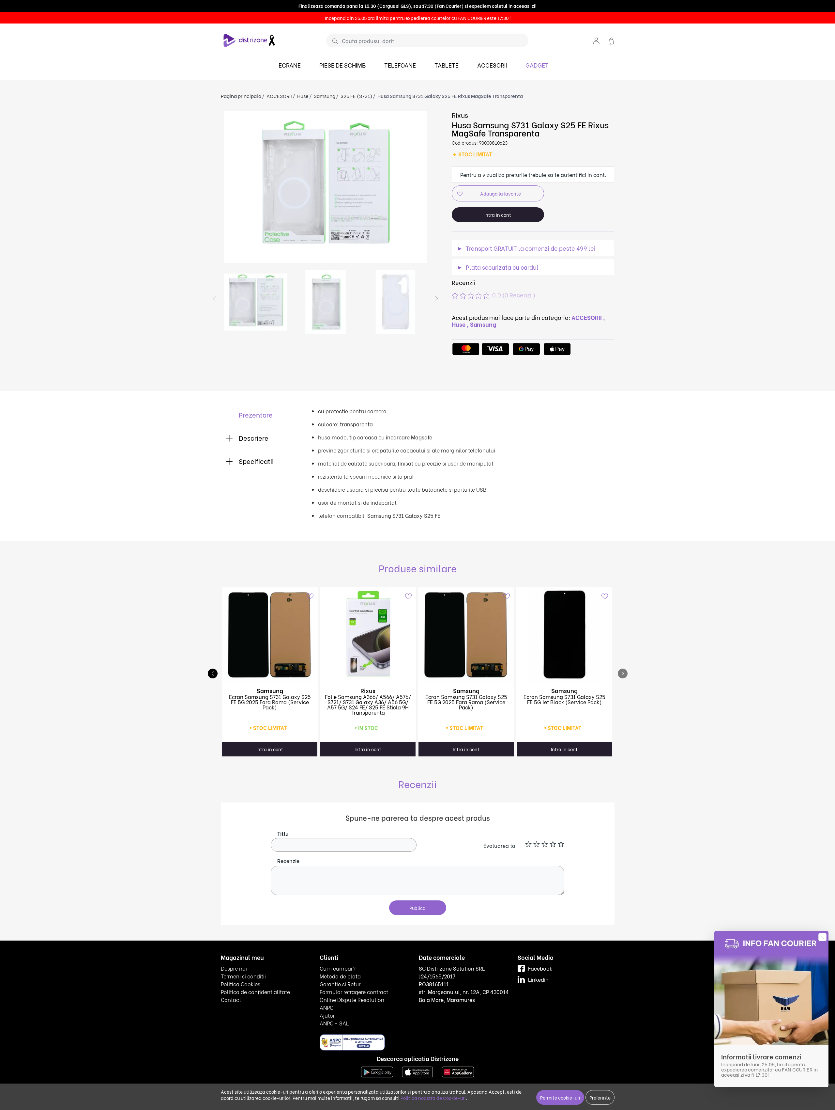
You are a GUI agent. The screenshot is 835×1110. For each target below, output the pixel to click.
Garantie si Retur (340, 984)
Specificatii (255, 461)
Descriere (252, 437)
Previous (214, 298)
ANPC (326, 1007)
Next (436, 298)
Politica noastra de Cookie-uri (433, 1097)
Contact (231, 999)
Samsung (324, 95)
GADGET (537, 64)
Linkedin (538, 979)
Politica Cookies (240, 984)
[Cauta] (332, 40)
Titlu (283, 833)
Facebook (540, 968)
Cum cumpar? (338, 968)
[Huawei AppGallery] (458, 1071)
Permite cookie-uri (560, 1097)
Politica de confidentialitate (255, 991)
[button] (596, 40)
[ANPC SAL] (352, 1042)
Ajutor (327, 1015)
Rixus (460, 114)
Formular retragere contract (354, 991)
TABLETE (446, 64)
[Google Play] (377, 1071)
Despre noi (234, 968)
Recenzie (288, 860)
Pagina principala (241, 95)
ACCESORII (492, 64)
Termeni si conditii (243, 976)
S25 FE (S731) (356, 95)
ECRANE (290, 64)
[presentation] (623, 673)
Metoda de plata (340, 976)
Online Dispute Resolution (352, 999)
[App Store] (417, 1071)
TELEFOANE (400, 64)
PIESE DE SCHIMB (342, 64)
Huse (303, 95)
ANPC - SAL (334, 1023)
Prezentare (255, 414)
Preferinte (600, 1097)
